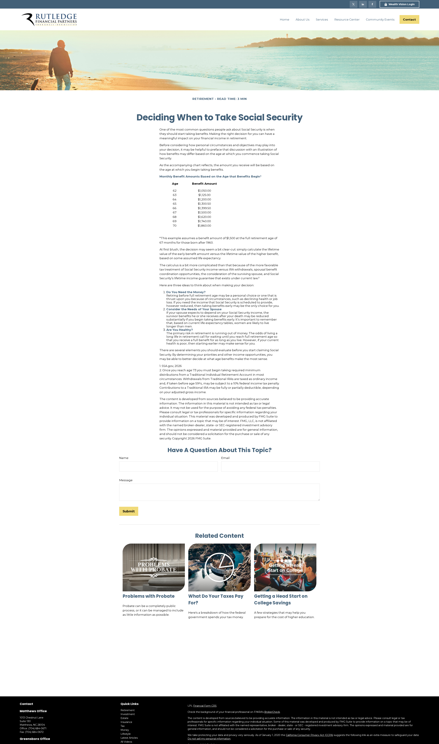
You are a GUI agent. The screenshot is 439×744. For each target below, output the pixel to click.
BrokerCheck (272, 712)
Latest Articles (129, 737)
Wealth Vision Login (402, 4)
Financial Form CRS (205, 705)
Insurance (126, 722)
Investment (128, 714)
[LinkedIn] (363, 4)
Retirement (128, 710)
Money (125, 729)
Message (126, 480)
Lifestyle (126, 733)
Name (123, 458)
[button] (284, 19)
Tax (122, 726)
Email (225, 458)
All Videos (126, 741)
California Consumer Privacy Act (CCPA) (309, 735)
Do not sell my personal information (209, 738)
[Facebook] (372, 4)
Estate (124, 718)
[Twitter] (353, 4)
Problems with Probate (149, 596)
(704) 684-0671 (37, 728)
